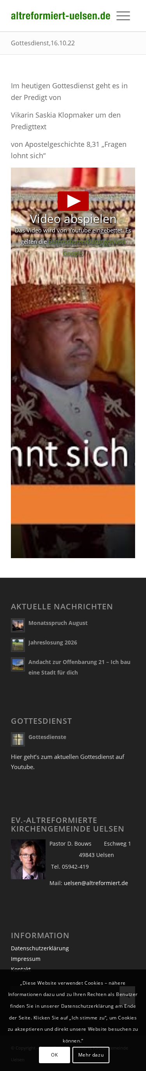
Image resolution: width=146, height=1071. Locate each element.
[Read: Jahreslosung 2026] (18, 645)
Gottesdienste (47, 737)
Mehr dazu (91, 1054)
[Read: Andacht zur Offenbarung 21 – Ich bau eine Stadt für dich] (18, 664)
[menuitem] (123, 15)
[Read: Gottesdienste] (18, 739)
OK (54, 1054)
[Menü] (123, 15)
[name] (60, 15)
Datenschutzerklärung (40, 948)
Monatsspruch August (58, 623)
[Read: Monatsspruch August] (18, 625)
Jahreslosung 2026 (52, 642)
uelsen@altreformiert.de (96, 883)
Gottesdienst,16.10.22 (43, 43)
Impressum (25, 958)
